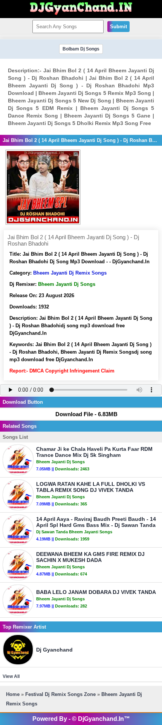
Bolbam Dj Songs (81, 49)
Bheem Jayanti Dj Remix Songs (70, 273)
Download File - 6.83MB (86, 414)
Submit (118, 26)
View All (11, 676)
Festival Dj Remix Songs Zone (60, 694)
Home (13, 694)
